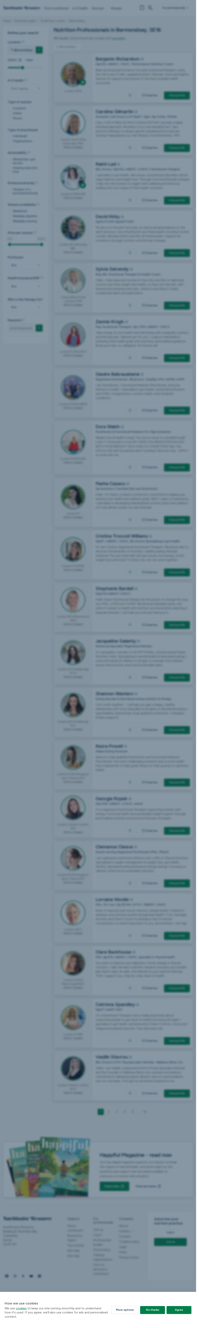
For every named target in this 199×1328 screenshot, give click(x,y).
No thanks (152, 1309)
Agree (179, 1309)
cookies (21, 1308)
